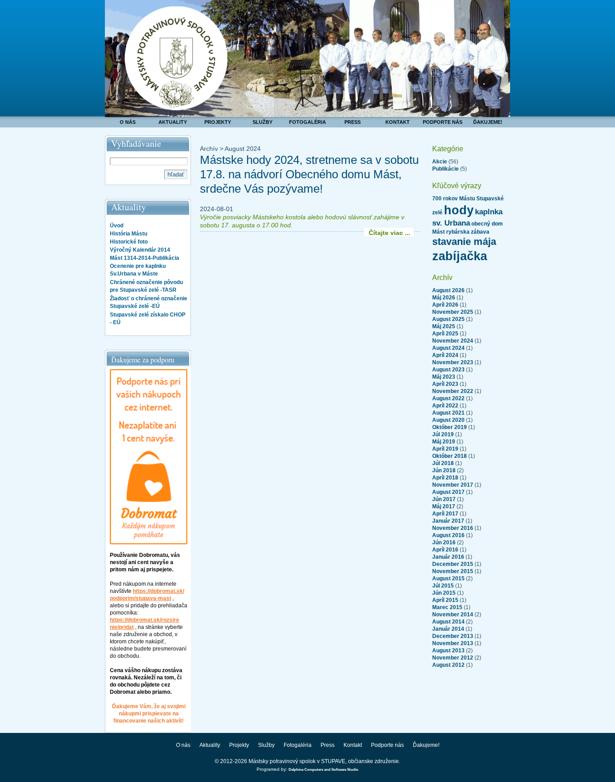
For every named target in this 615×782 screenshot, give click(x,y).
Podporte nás (442, 122)
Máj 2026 (443, 297)
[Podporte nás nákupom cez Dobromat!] (148, 542)
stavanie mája (464, 241)
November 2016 (452, 528)
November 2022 (452, 391)
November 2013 (452, 643)
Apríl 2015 (445, 600)
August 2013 (448, 650)
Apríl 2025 (445, 333)
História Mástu (128, 234)
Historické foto (129, 242)
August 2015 (448, 578)
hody (459, 210)
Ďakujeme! (487, 122)
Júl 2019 (443, 434)
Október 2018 (449, 456)
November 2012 (452, 658)
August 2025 (448, 319)
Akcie (439, 161)
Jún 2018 (444, 470)
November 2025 (452, 312)
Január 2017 (448, 521)
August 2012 (448, 665)
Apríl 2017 (445, 514)
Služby (262, 122)
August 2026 (448, 290)
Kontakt (397, 122)
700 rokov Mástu (453, 198)
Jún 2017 (444, 499)
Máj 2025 (443, 326)
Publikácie (445, 169)
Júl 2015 (443, 586)
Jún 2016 (444, 542)
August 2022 (448, 398)
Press (352, 122)
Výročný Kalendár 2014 (140, 250)
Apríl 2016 (445, 550)
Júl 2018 (443, 463)
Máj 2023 (443, 377)
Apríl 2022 (445, 405)
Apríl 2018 (445, 478)
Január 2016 (448, 557)
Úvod (116, 225)
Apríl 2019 (445, 449)
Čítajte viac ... (389, 232)
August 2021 (448, 413)
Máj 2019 (443, 441)
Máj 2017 (443, 506)
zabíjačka (459, 256)
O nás (128, 122)
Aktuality (172, 122)
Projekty (217, 122)
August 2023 (448, 369)
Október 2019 (449, 427)
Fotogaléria (307, 122)
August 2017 (448, 492)
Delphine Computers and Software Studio (323, 770)
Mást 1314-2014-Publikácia (144, 258)
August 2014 (448, 622)
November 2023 (452, 362)
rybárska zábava (467, 232)
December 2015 (452, 564)
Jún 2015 (444, 593)
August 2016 (448, 535)
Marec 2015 (447, 607)
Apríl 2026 (445, 305)
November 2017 (452, 485)
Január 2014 (448, 629)
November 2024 (452, 341)
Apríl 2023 (445, 384)
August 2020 (448, 420)
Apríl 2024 (445, 355)
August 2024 (448, 348)
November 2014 (452, 614)
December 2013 (452, 636)
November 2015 (452, 571)
